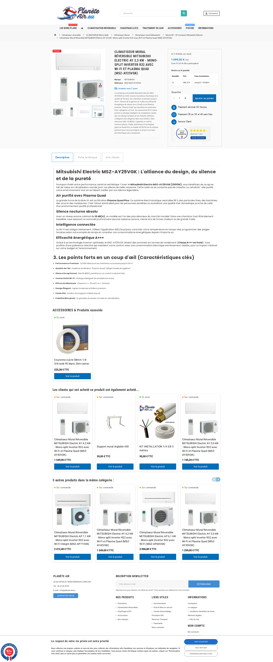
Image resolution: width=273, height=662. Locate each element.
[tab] (62, 157)
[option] (72, 347)
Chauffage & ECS (124, 611)
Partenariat (158, 623)
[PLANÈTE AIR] (78, 13)
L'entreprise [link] (192, 603)
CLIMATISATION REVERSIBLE (102, 28)
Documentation (160, 603)
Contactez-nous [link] (65, 596)
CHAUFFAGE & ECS (129, 28)
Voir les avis (198, 138)
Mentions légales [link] (195, 615)
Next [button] (218, 479)
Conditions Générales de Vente (202, 611)
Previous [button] (214, 479)
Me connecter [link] (193, 632)
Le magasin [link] (192, 607)
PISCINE (190, 26)
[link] (212, 13)
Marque (117, 79)
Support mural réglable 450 (113, 446)
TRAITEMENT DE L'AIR (153, 28)
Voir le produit (72, 376)
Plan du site (194, 619)
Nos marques (123, 619)
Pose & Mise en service (163, 607)
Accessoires (123, 615)
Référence (118, 83)
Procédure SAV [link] (158, 615)
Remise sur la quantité (180, 70)
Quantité (176, 92)
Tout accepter (201, 642)
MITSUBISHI (129, 79)
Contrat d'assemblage (162, 611)
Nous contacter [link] (158, 627)
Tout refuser (201, 648)
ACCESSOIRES (175, 28)
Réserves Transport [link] (159, 619)
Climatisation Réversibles (128, 607)
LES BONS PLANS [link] (68, 26)
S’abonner (205, 584)
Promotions (122, 603)
